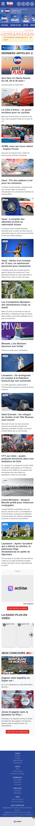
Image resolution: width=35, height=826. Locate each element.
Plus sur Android (17, 801)
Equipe (17, 758)
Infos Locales (17, 771)
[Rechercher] (28, 4)
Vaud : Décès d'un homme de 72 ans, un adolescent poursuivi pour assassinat (16, 263)
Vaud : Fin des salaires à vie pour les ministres (17, 181)
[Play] (3, 11)
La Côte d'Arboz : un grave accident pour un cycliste (16, 111)
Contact (18, 756)
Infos (25, 25)
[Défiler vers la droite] (31, 635)
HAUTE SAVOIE (8, 33)
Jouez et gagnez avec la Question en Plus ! (14, 713)
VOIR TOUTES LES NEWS (17, 608)
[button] (9, 635)
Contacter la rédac (17, 773)
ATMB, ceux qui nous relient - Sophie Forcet (17, 147)
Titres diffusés (17, 760)
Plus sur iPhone (17, 799)
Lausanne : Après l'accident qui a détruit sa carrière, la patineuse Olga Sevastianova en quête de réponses (16, 549)
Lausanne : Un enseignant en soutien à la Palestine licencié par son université (16, 378)
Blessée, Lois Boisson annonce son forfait (13, 345)
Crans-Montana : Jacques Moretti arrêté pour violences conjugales (17, 502)
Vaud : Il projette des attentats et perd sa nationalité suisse (12, 222)
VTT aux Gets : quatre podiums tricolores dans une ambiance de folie (17, 459)
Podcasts (17, 791)
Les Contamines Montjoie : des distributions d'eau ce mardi (16, 305)
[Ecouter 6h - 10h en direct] (17, 47)
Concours (17, 784)
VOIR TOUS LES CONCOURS (17, 732)
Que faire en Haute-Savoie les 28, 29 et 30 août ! (15, 79)
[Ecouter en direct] (23, 4)
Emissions (17, 782)
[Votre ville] (19, 4)
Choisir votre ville (29, 30)
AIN (25, 33)
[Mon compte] (32, 4)
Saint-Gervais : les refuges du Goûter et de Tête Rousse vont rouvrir (17, 417)
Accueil (4, 25)
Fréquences (17, 763)
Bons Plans (16, 25)
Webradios (17, 793)
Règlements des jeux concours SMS (17, 812)
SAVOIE (18, 33)
